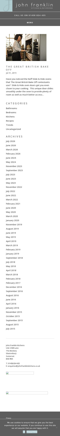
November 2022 (14, 187)
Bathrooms (11, 108)
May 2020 (11, 212)
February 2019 (13, 249)
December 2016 (14, 287)
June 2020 (11, 207)
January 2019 (12, 253)
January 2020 (12, 220)
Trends (9, 124)
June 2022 (11, 195)
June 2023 (11, 178)
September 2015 (14, 320)
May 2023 (11, 182)
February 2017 (13, 282)
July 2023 (10, 174)
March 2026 (12, 149)
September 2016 (14, 291)
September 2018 (14, 257)
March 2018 (12, 274)
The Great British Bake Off (27, 68)
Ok (24, 432)
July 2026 (10, 141)
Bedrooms (11, 112)
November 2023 (14, 166)
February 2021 (13, 203)
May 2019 (11, 237)
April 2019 (11, 241)
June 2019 (11, 232)
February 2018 (13, 278)
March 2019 (12, 245)
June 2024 (11, 157)
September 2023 (14, 170)
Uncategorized (13, 129)
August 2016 (12, 295)
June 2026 (11, 145)
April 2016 (11, 303)
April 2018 (11, 270)
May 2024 (11, 162)
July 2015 (10, 328)
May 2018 (11, 266)
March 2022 (12, 199)
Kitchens (10, 116)
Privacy (8, 418)
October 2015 (13, 316)
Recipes (10, 120)
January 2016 (12, 307)
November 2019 (14, 224)
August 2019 (12, 228)
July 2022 (10, 191)
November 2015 (14, 312)
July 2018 (10, 262)
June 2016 (11, 299)
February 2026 (13, 153)
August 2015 (12, 324)
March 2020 (12, 216)
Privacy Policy (32, 432)
